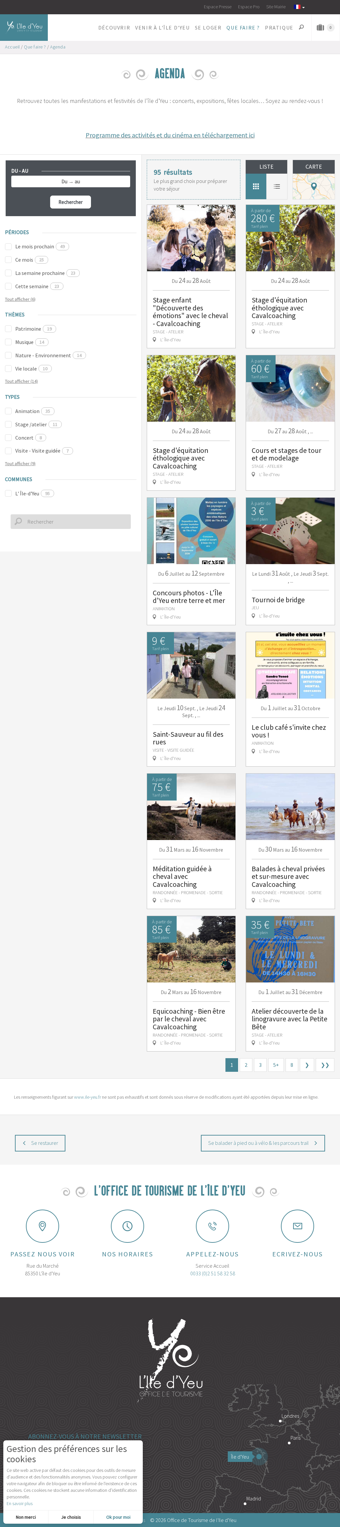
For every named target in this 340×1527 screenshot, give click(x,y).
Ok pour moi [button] (118, 1517)
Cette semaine (37, 286)
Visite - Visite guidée (42, 450)
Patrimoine (33, 328)
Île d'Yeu (240, 1456)
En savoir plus (20, 1503)
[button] (114, 27)
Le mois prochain (40, 246)
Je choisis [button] (71, 1517)
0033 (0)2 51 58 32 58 (212, 1273)
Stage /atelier (36, 424)
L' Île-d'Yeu (32, 493)
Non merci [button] (26, 1517)
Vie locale (31, 368)
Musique (29, 342)
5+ (276, 1064)
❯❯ (325, 1064)
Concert (28, 437)
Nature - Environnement (48, 355)
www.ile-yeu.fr (87, 1097)
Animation (32, 411)
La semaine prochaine (45, 273)
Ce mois (29, 259)
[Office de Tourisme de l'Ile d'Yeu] (170, 1361)
